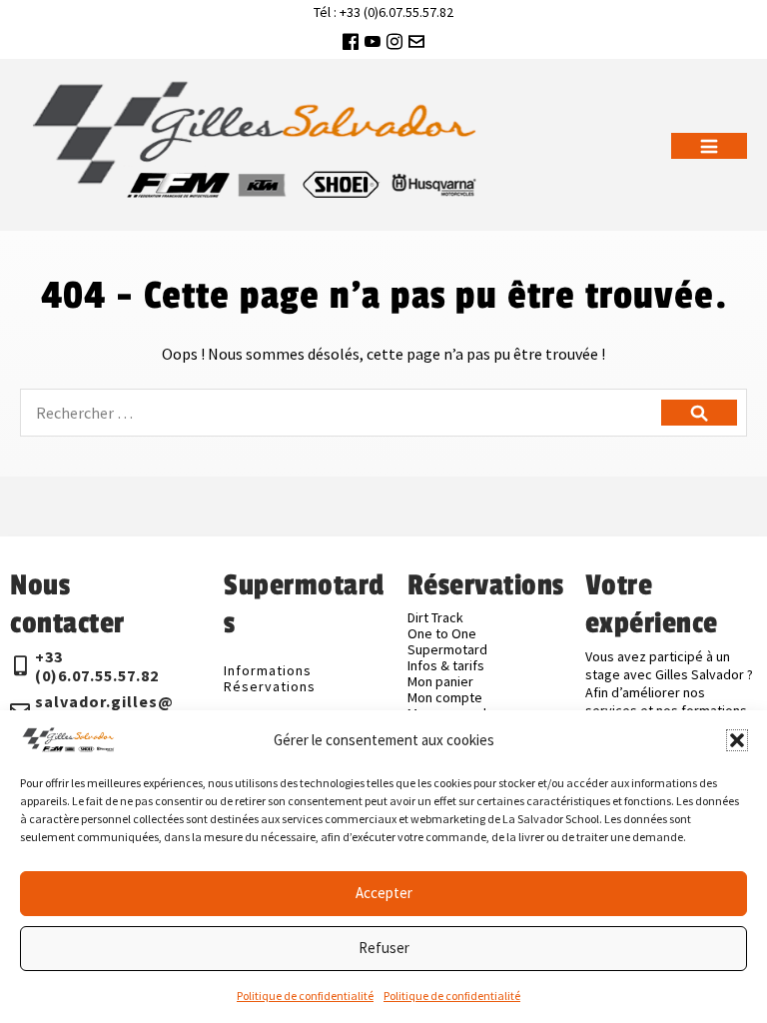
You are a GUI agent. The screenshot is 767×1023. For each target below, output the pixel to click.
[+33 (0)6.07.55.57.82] (20, 666)
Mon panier (440, 681)
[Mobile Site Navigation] (709, 146)
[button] (737, 740)
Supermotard (447, 649)
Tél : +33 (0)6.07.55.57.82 (383, 12)
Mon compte (444, 697)
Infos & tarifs (445, 665)
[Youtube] (373, 41)
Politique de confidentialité (305, 995)
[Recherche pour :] (383, 413)
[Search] (699, 413)
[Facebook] (351, 41)
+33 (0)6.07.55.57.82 (97, 665)
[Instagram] (394, 41)
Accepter (384, 892)
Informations (268, 670)
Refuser (384, 947)
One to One (441, 633)
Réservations (270, 686)
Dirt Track (435, 617)
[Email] (416, 41)
